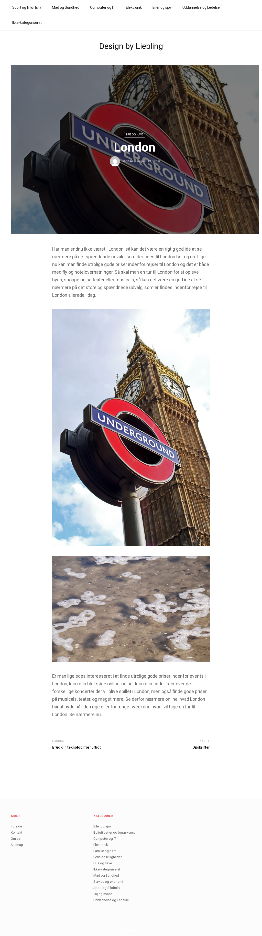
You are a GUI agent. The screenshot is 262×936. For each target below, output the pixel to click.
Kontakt (16, 832)
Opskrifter (201, 747)
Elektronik (134, 7)
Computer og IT (102, 7)
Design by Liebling (131, 46)
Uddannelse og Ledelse (201, 7)
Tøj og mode (102, 894)
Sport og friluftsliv (26, 7)
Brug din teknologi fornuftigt (76, 747)
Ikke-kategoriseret (27, 22)
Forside (16, 826)
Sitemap (17, 845)
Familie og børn (104, 851)
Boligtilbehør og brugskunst (114, 832)
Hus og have (134, 134)
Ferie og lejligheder (107, 857)
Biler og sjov (162, 7)
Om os (15, 839)
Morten (128, 161)
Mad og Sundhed (65, 7)
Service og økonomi (108, 882)
